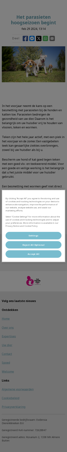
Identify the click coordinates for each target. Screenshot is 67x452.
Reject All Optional (34, 244)
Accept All (33, 254)
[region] (33, 226)
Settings (33, 235)
